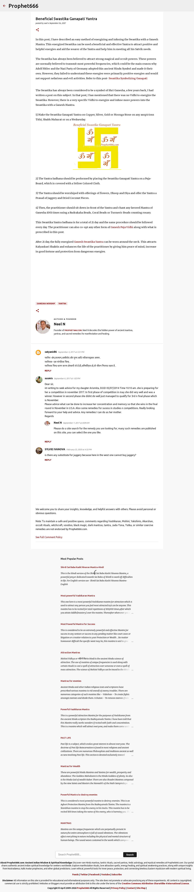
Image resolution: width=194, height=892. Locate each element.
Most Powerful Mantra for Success (78, 624)
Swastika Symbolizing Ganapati (128, 78)
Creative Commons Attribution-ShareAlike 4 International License (155, 883)
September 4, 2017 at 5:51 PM (71, 352)
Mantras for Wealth (70, 766)
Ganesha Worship (46, 304)
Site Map (141, 888)
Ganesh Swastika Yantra (88, 241)
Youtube (105, 874)
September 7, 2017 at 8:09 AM (76, 423)
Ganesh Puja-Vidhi (122, 227)
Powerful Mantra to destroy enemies (79, 794)
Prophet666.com (73, 330)
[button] (37, 30)
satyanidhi (51, 351)
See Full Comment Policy (49, 537)
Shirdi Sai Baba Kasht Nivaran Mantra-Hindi (82, 567)
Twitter (84, 874)
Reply (48, 370)
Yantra (62, 304)
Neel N (58, 422)
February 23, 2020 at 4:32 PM (79, 449)
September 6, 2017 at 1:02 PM (67, 378)
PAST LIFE (66, 738)
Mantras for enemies (71, 681)
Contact (131, 888)
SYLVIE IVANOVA (55, 449)
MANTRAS (66, 823)
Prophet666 (23, 6)
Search (130, 854)
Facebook (94, 874)
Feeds (75, 874)
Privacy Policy (118, 888)
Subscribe (116, 874)
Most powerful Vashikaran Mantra (78, 595)
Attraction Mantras (70, 652)
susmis (49, 378)
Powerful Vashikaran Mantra (75, 709)
